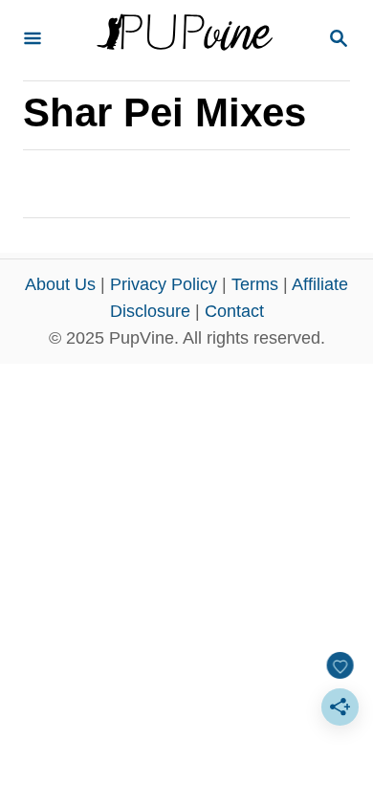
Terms (254, 284)
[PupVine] (184, 40)
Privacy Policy (163, 284)
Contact (234, 311)
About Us (60, 284)
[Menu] (32, 39)
